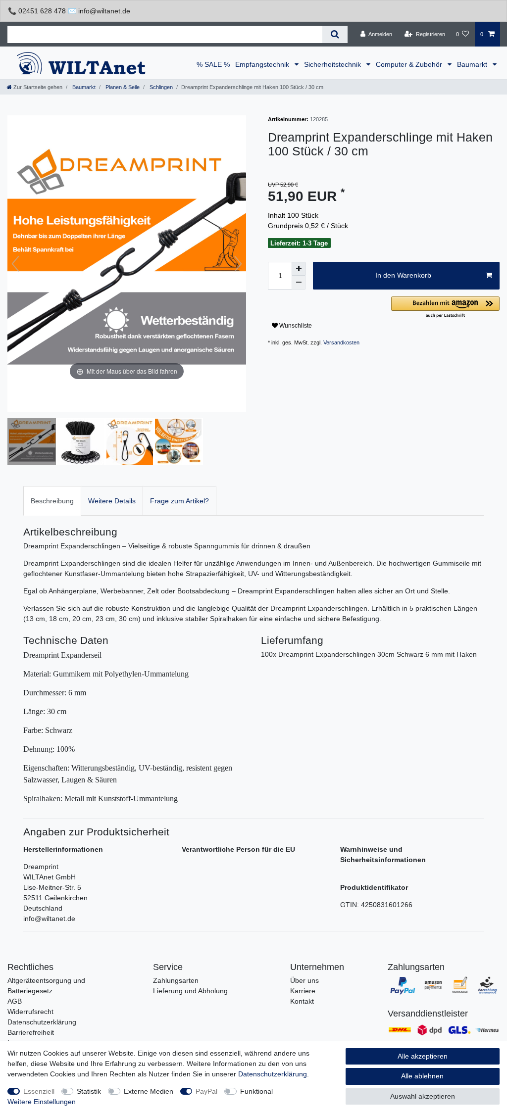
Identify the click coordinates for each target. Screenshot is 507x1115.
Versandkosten (341, 342)
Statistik (89, 1091)
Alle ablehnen (422, 1076)
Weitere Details (112, 501)
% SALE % (213, 64)
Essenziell (38, 1091)
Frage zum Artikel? (179, 501)
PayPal (206, 1091)
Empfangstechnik (263, 64)
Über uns (304, 980)
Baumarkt (473, 64)
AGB (14, 1001)
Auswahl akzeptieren (422, 1096)
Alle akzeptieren (423, 1056)
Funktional (256, 1091)
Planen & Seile (122, 87)
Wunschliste (295, 325)
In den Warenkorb (403, 275)
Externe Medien (148, 1091)
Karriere (302, 991)
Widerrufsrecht (30, 1012)
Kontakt (302, 1001)
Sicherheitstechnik (333, 64)
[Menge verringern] (298, 283)
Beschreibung (52, 501)
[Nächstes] (238, 264)
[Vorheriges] (15, 264)
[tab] (52, 500)
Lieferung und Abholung (190, 991)
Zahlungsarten (176, 980)
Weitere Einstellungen (41, 1102)
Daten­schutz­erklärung (272, 1074)
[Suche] (335, 34)
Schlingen (160, 87)
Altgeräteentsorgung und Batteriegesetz (46, 985)
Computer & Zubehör (410, 64)
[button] (445, 307)
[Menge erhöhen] (298, 269)
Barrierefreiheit (30, 1032)
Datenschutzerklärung (41, 1022)
